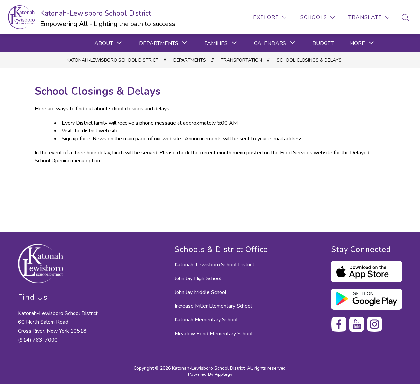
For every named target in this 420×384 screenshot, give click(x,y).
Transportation (241, 60)
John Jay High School (198, 278)
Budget (323, 43)
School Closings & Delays (309, 60)
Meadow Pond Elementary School (214, 333)
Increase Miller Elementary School (213, 306)
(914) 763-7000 (38, 340)
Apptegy (223, 374)
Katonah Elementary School (206, 319)
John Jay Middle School (200, 292)
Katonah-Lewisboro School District (112, 60)
